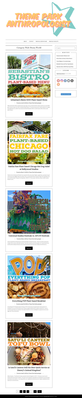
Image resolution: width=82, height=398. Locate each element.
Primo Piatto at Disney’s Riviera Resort (64, 58)
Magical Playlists (53, 41)
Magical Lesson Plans (41, 41)
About (25, 41)
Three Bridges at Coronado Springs (63, 61)
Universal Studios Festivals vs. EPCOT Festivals (29, 236)
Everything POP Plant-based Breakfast (29, 301)
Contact (31, 41)
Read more (29, 113)
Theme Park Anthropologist (35, 103)
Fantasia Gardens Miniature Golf (63, 55)
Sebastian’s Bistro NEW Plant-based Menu (29, 100)
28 (35, 391)
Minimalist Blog (47, 396)
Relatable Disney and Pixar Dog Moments (64, 63)
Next (40, 391)
